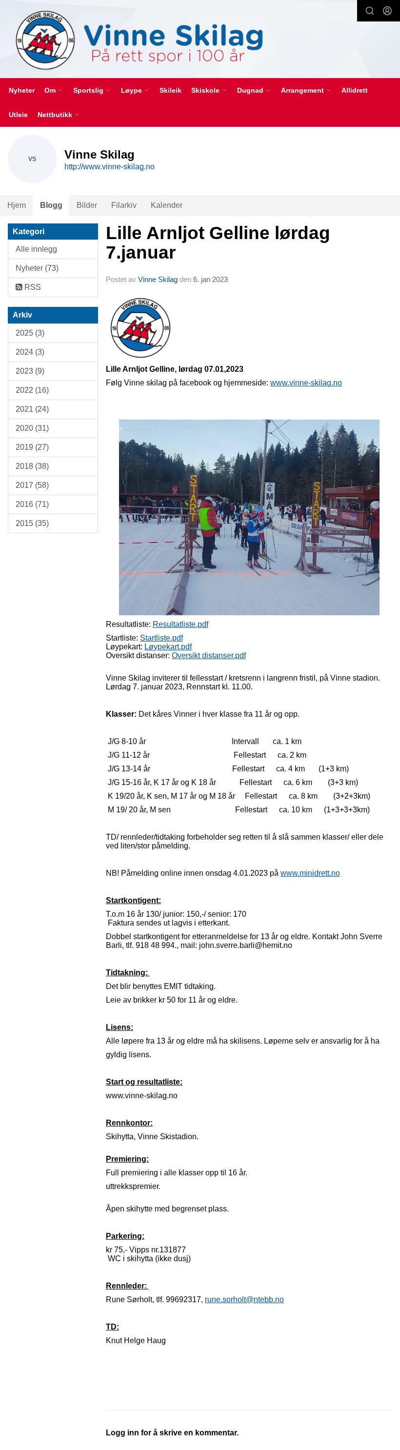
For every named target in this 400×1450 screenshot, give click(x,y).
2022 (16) (32, 390)
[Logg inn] (387, 11)
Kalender (166, 205)
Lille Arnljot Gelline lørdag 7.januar (218, 243)
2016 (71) (32, 504)
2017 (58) (32, 485)
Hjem (16, 205)
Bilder (87, 205)
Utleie (18, 115)
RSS (31, 287)
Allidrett (354, 90)
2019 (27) (32, 447)
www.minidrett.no (310, 873)
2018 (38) (32, 466)
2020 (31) (32, 428)
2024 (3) (30, 352)
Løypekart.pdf (168, 647)
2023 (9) (30, 371)
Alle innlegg (36, 249)
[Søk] (370, 11)
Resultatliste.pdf (180, 624)
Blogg (51, 205)
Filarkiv (124, 205)
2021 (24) (32, 409)
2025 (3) (30, 333)
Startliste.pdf (161, 638)
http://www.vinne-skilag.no (109, 166)
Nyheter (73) (37, 268)
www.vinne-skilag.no (306, 383)
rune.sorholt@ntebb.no (244, 1299)
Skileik (170, 90)
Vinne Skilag (158, 279)
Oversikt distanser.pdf (209, 655)
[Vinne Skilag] (200, 40)
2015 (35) (32, 523)
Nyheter (22, 90)
